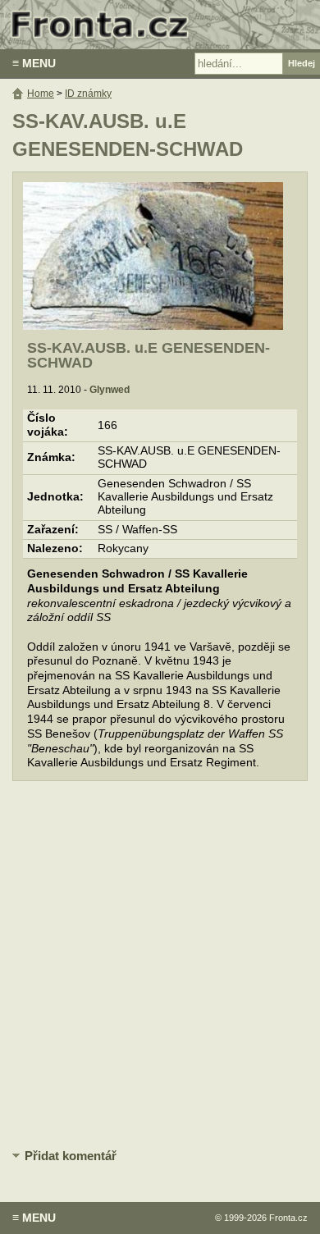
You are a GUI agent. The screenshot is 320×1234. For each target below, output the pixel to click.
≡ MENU (34, 63)
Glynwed (109, 389)
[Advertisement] (160, 966)
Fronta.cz (288, 1218)
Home (40, 93)
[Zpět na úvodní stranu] (160, 24)
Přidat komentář (71, 1156)
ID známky (88, 93)
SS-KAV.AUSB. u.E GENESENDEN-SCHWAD (148, 355)
